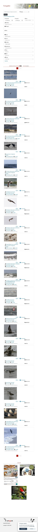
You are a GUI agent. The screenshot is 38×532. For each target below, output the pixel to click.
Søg (6, 14)
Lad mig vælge (31, 526)
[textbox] (29, 20)
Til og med (16, 18)
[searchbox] (19, 36)
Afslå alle (31, 528)
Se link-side (23, 81)
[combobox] (29, 20)
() (11, 281)
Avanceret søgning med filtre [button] (9, 16)
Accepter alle (23, 528)
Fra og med (7, 18)
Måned (26, 18)
